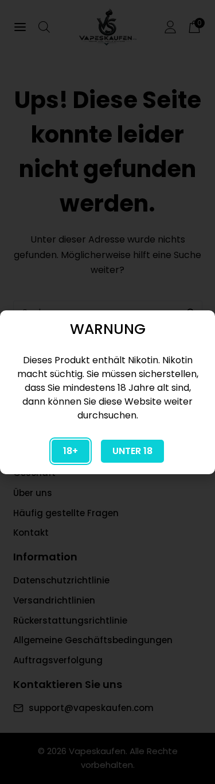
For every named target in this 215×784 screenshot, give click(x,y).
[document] (107, 392)
